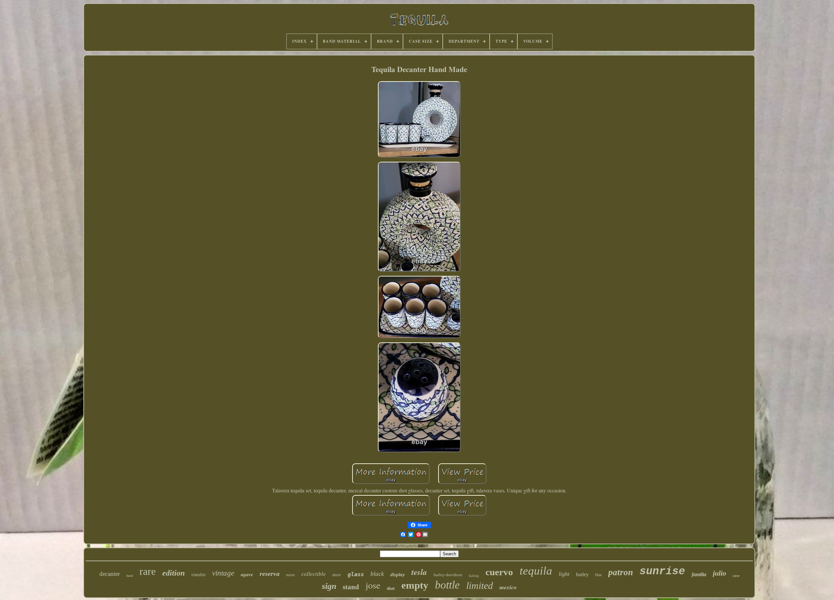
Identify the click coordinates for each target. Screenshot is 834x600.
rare (147, 571)
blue (598, 575)
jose (373, 585)
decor (336, 575)
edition (173, 573)
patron (620, 572)
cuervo (499, 572)
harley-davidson (448, 574)
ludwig (474, 576)
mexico (508, 587)
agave (247, 574)
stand (351, 587)
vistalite (198, 574)
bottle (447, 585)
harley (582, 574)
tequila (536, 570)
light (564, 574)
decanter (109, 573)
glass (356, 574)
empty (414, 585)
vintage (223, 573)
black (377, 573)
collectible (313, 574)
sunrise (662, 571)
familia (699, 574)
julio (719, 573)
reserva (270, 573)
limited (479, 585)
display (397, 574)
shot (391, 588)
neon (290, 574)
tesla (419, 572)
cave (736, 576)
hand (129, 576)
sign (329, 586)
